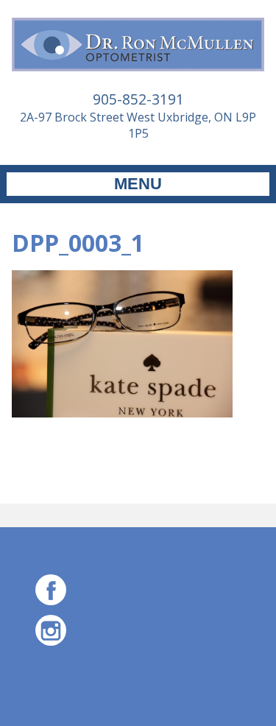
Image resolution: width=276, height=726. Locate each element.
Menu (138, 184)
